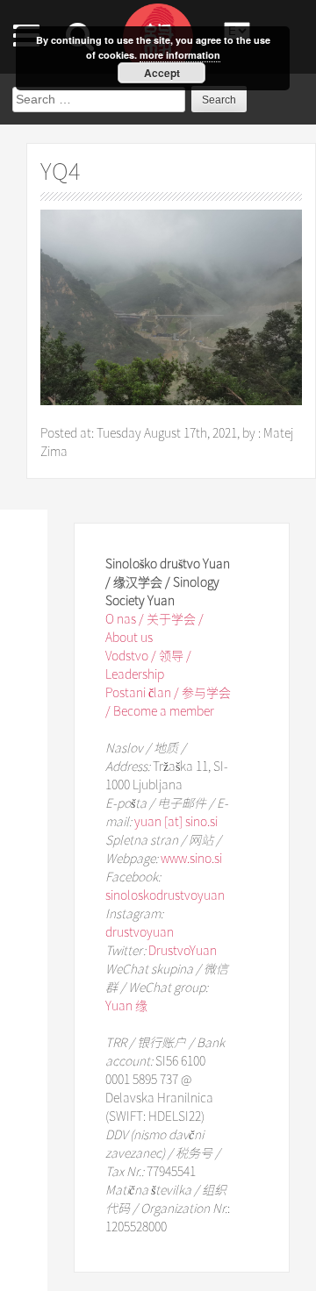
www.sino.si (191, 858)
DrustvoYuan (182, 950)
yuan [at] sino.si (176, 821)
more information (180, 54)
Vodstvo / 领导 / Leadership (148, 664)
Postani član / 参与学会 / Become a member (168, 701)
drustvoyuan (139, 931)
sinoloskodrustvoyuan (165, 894)
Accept (162, 73)
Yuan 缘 (126, 1005)
